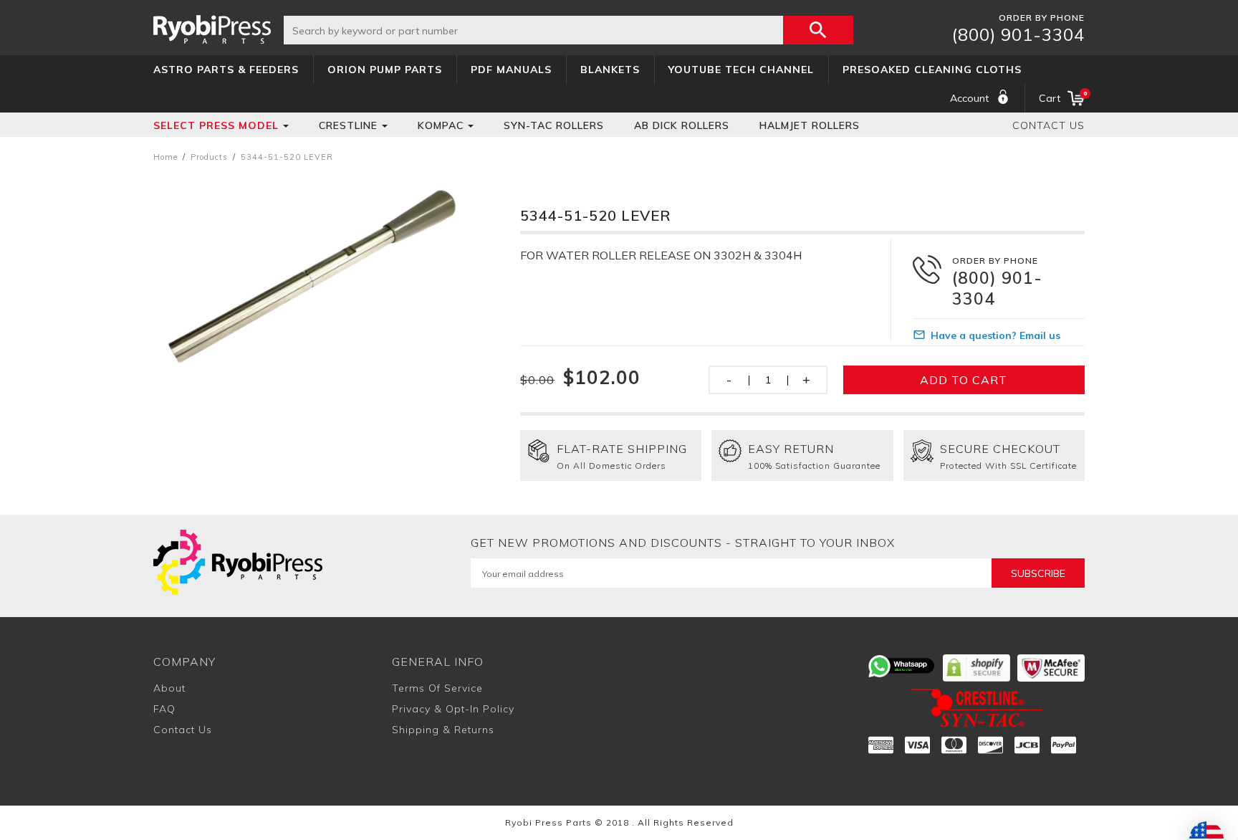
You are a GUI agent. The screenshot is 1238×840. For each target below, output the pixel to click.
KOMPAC (441, 125)
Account (969, 98)
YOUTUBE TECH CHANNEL (741, 69)
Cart (1062, 97)
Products (209, 157)
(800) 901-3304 (1018, 34)
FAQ (164, 708)
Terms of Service (437, 688)
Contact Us (1048, 125)
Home (165, 157)
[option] (316, 275)
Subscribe (1038, 573)
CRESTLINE (348, 125)
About (169, 688)
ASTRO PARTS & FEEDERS (226, 69)
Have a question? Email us (995, 335)
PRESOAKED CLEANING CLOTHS (932, 69)
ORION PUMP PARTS (384, 69)
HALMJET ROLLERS (809, 125)
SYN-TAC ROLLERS (554, 125)
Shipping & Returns (443, 729)
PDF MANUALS (511, 69)
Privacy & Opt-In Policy (453, 708)
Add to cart (963, 380)
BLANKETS (610, 69)
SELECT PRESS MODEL (216, 125)
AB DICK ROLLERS (681, 125)
